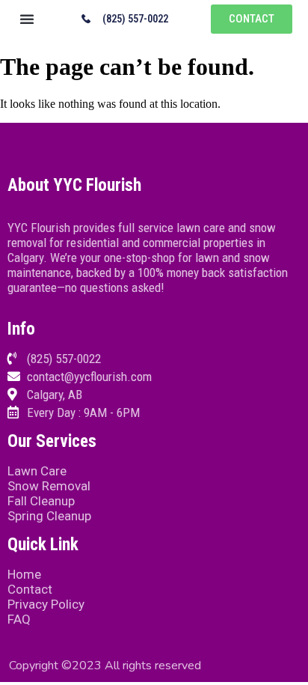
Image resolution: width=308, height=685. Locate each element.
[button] (27, 18)
